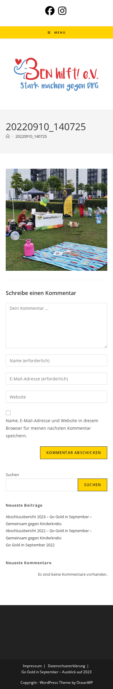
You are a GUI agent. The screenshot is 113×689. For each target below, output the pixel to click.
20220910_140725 (31, 136)
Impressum (32, 665)
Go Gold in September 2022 (30, 545)
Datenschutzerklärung (66, 665)
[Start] (8, 136)
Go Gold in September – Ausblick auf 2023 (56, 671)
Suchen (12, 474)
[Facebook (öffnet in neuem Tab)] (50, 10)
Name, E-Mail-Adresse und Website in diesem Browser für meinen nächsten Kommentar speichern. (52, 428)
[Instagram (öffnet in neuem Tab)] (62, 10)
